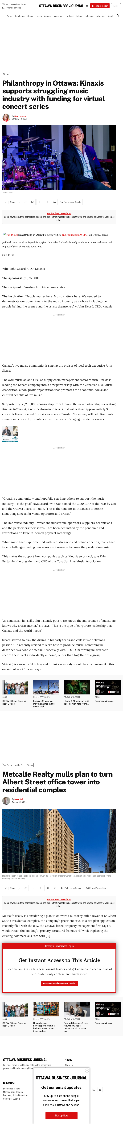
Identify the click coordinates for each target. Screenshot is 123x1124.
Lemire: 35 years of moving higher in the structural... (44, 704)
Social (5, 697)
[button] (118, 16)
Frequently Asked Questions (16, 1095)
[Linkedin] (54, 202)
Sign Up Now (61, 1115)
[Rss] (93, 1089)
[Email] (32, 202)
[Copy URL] (25, 202)
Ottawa (6, 74)
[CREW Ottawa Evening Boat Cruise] (15, 687)
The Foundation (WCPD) (75, 234)
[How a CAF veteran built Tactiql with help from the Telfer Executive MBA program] (77, 687)
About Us (69, 1065)
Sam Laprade (20, 116)
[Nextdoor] (100, 1089)
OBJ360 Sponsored (41, 697)
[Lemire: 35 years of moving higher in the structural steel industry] (46, 687)
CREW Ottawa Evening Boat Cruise (14, 702)
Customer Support (11, 1098)
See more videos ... (104, 701)
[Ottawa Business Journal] (61, 5)
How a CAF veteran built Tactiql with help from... (76, 702)
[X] (47, 202)
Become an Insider (11, 1088)
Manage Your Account (13, 1092)
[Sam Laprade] (7, 118)
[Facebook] (40, 202)
